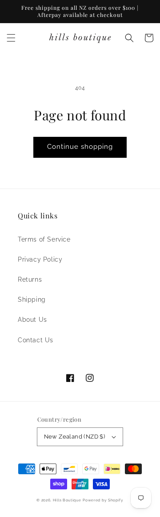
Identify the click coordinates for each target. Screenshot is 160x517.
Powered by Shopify (103, 500)
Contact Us (35, 340)
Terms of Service (44, 239)
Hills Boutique (67, 500)
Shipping (32, 299)
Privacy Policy (40, 259)
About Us (32, 319)
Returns (30, 279)
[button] (11, 38)
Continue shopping (80, 147)
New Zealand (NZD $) (74, 436)
